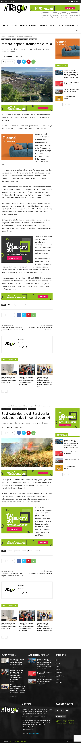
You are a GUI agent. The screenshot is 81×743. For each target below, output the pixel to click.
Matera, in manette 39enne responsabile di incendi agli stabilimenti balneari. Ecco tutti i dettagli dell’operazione (71, 74)
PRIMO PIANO (33, 39)
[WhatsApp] (33, 62)
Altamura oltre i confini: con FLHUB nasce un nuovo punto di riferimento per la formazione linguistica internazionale (27, 380)
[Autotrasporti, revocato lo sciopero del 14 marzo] (59, 91)
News (8, 36)
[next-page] (6, 391)
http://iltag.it (21, 343)
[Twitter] (24, 62)
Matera (10, 305)
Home (3, 36)
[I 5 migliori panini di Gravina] (59, 98)
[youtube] (26, 346)
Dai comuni (25, 39)
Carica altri (67, 104)
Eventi (14, 39)
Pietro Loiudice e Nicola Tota (17, 741)
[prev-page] (2, 391)
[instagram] (23, 346)
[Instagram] (69, 1)
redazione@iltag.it (34, 734)
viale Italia (25, 305)
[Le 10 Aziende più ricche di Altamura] (59, 83)
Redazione (9, 56)
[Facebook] (66, 1)
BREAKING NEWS (6, 39)
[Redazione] (2, 56)
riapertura (17, 305)
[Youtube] (72, 1)
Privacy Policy (61, 716)
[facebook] (19, 346)
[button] (77, 30)
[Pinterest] (28, 62)
